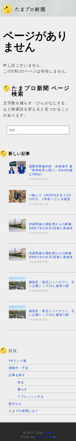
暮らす (22, 389)
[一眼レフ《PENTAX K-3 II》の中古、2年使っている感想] (17, 201)
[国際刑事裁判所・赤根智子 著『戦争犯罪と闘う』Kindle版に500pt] (17, 172)
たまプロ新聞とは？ (23, 411)
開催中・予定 (19, 368)
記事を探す (17, 375)
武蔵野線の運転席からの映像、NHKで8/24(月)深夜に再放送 (52, 226)
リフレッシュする (31, 396)
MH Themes (44, 437)
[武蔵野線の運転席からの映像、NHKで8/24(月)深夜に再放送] (17, 230)
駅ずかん (15, 404)
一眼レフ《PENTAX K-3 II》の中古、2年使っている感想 (51, 197)
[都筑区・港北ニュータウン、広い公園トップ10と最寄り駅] (17, 288)
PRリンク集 (18, 361)
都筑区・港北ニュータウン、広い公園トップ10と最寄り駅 (52, 284)
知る (21, 382)
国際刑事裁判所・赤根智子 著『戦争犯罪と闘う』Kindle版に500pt (51, 170)
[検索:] (38, 130)
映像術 (48, 432)
